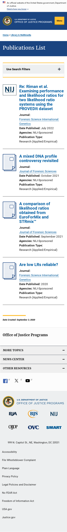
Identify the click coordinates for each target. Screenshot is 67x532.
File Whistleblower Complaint (19, 460)
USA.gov (7, 509)
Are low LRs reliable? (38, 264)
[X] (17, 382)
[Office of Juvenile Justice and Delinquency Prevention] (13, 430)
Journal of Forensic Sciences (38, 171)
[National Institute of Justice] (54, 416)
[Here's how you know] (33, 6)
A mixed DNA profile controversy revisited (38, 158)
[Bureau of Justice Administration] (13, 416)
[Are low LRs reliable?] (9, 278)
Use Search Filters (18, 69)
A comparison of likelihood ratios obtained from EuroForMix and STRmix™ (34, 212)
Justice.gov (8, 517)
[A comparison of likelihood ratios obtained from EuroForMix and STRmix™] (9, 217)
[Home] (33, 21)
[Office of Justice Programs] (7, 20)
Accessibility (9, 451)
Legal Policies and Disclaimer (19, 484)
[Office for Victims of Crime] (33, 429)
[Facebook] (6, 382)
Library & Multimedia (21, 35)
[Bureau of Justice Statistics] (33, 418)
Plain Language (10, 468)
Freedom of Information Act (18, 501)
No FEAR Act (9, 492)
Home (6, 35)
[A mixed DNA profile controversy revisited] (9, 170)
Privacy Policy (10, 476)
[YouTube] (29, 382)
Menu (59, 20)
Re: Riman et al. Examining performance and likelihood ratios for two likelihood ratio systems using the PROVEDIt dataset (41, 97)
